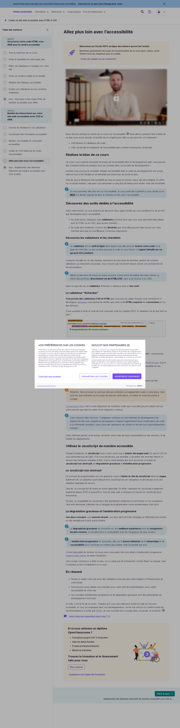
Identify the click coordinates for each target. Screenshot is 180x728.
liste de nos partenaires (109, 363)
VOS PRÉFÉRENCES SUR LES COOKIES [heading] (62, 345)
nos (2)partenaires (104, 349)
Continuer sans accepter (50, 376)
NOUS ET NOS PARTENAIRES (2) (111, 345)
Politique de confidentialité (46, 386)
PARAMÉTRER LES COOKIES (95, 376)
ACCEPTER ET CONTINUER (127, 376)
